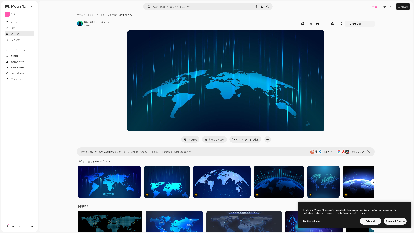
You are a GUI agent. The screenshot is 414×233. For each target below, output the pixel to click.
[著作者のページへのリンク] (80, 24)
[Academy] (13, 226)
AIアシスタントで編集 (247, 139)
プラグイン (356, 151)
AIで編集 (192, 139)
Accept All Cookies (395, 221)
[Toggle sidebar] (31, 6)
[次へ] (373, 182)
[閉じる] (369, 152)
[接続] (7, 226)
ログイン (386, 6)
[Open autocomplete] (147, 6)
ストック (90, 14)
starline (87, 25)
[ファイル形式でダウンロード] (371, 24)
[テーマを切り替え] (18, 226)
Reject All (370, 221)
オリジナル (149, 36)
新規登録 (403, 6)
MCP (326, 151)
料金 (374, 6)
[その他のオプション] (325, 24)
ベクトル (100, 14)
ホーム (80, 14)
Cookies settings (311, 220)
